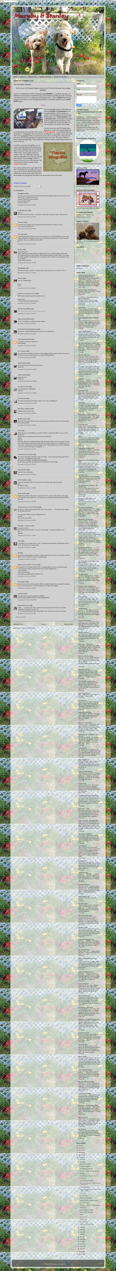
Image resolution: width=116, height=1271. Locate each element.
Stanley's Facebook (45, 77)
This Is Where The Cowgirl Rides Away (88, 1119)
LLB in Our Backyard (84, 331)
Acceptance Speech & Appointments (90, 1205)
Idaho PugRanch (23, 480)
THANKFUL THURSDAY (85, 380)
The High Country (83, 610)
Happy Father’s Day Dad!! (85, 702)
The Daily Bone (83, 574)
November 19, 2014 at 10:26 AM (27, 369)
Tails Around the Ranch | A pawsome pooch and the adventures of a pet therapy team (88, 276)
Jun (81, 1237)
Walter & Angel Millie (24, 309)
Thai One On (82, 737)
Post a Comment (21, 617)
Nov (81, 1162)
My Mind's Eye (22, 419)
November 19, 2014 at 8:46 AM (27, 288)
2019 (80, 1145)
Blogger (68, 1264)
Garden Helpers (82, 714)
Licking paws (82, 645)
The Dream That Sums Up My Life (87, 973)
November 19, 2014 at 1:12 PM (27, 425)
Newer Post (18, 624)
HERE (60, 175)
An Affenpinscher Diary (85, 1007)
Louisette (21, 593)
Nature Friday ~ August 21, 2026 (87, 279)
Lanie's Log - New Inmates (85, 368)
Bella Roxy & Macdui (24, 408)
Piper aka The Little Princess (86, 997)
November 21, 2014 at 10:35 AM (27, 600)
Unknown (21, 222)
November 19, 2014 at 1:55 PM (27, 488)
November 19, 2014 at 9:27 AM (27, 345)
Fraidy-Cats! (82, 783)
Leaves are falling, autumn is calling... (88, 1046)
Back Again (81, 587)
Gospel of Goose (83, 1032)
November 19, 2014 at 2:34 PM (27, 501)
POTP (80, 436)
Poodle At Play (82, 1044)
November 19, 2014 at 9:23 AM (27, 323)
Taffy (19, 541)
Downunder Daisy (83, 693)
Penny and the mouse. (84, 961)
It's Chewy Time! (84, 1202)
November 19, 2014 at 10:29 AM (27, 381)
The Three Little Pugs (85, 915)
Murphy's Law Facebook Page (85, 214)
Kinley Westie (22, 469)
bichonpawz (21, 581)
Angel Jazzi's (28, 97)
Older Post (68, 624)
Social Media (82, 835)
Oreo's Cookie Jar (83, 995)
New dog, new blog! (83, 657)
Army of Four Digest (84, 620)
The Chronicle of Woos (85, 507)
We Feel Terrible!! (85, 1166)
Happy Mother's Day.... (84, 951)
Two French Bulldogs (24, 339)
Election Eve (83, 1219)
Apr (81, 1241)
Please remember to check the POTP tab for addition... (90, 1190)
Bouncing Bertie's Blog (85, 656)
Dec (81, 1159)
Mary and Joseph (83, 633)
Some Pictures (84, 1222)
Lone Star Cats (83, 424)
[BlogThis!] (37, 186)
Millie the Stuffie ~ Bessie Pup (86, 300)
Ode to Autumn (82, 682)
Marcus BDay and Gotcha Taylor (87, 810)
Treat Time (81, 488)
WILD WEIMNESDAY (84, 404)
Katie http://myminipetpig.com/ (27, 329)
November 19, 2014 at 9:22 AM (27, 313)
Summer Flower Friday (84, 332)
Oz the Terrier (22, 493)
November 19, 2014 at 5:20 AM (27, 217)
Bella (79, 694)
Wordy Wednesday (83, 761)
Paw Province (82, 846)
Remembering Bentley (84, 598)
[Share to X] (39, 186)
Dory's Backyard (83, 983)
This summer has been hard (86, 929)
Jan (81, 1248)
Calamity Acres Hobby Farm (87, 586)
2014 (80, 1157)
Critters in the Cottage (85, 771)
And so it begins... (83, 1095)
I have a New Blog (83, 1071)
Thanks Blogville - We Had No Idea (90, 1171)
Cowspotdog (82, 748)
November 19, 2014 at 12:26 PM (27, 393)
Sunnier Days (82, 450)
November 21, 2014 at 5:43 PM (27, 613)
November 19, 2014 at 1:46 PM (27, 464)
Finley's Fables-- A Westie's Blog (88, 820)
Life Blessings (82, 608)
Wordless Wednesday (86, 1198)
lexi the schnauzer (84, 355)
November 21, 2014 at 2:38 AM (27, 588)
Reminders (83, 1173)
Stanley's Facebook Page (84, 217)
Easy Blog (81, 402)
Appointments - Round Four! (88, 1176)
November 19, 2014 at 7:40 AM (27, 272)
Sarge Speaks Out (84, 896)
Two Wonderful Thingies (87, 1180)
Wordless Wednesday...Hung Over (87, 898)
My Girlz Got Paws (84, 949)
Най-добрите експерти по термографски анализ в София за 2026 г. (89, 535)
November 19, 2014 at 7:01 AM (27, 262)
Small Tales (81, 307)
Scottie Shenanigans (84, 1093)
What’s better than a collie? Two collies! (89, 392)
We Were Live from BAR (85, 1107)
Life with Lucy (82, 475)
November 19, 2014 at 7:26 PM (27, 547)
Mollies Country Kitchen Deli (87, 533)
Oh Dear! (81, 576)
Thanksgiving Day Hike (86, 1168)
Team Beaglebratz (83, 884)
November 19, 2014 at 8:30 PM (27, 559)
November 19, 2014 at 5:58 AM (27, 228)
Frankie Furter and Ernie (25, 454)
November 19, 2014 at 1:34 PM (27, 449)
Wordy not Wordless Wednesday (87, 724)
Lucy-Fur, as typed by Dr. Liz (26, 293)
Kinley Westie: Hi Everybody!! (87, 414)
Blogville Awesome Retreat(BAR (88, 1105)
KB (19, 553)
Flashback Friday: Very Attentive (87, 291)
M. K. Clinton (22, 351)
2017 (80, 1150)
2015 (80, 1155)
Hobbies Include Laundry (86, 972)
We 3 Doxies (82, 1129)
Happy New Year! (83, 622)
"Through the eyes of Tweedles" (88, 795)
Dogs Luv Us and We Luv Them (27, 564)
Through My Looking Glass (86, 681)
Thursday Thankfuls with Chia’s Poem (88, 356)
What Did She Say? (85, 1164)
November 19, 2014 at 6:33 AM (27, 244)
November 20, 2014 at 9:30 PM (27, 576)
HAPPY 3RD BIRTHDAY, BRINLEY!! (88, 822)
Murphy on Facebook (60, 77)
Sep (81, 1229)
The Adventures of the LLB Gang (28, 507)
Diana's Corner (83, 927)
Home (15, 77)
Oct (81, 1227)
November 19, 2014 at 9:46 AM (27, 357)
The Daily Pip (22, 398)
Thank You (81, 1130)
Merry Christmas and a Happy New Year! (89, 773)
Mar (81, 1244)
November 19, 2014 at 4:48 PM (27, 520)
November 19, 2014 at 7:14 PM (27, 535)
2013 (80, 1251)
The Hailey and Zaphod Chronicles (89, 367)
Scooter (20, 249)
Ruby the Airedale (83, 669)
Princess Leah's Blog (85, 722)
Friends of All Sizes (83, 1034)
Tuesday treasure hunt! (84, 785)
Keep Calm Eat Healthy (85, 1070)
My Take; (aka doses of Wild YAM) (88, 343)
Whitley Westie (83, 1117)
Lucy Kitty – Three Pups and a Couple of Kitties (88, 298)
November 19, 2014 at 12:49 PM (27, 403)
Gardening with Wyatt (85, 712)
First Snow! (83, 1193)
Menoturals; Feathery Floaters (86, 344)
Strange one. (82, 874)
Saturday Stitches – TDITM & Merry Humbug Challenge (87, 521)
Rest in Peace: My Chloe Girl (86, 862)
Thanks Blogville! (84, 1187)
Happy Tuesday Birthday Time (86, 509)
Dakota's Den (82, 700)
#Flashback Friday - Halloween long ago (89, 886)
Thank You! (83, 1207)
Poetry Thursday (83, 309)
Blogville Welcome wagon (86, 1081)
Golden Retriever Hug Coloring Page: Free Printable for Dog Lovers (88, 464)
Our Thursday (84, 1195)
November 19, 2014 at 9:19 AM (27, 303)
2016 (80, 1152)
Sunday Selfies (82, 415)
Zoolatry (81, 378)
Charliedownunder (23, 605)
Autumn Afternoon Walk (86, 1210)
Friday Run (83, 1178)
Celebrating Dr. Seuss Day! (85, 985)
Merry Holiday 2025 (83, 564)
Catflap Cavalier (83, 872)
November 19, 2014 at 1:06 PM (27, 413)
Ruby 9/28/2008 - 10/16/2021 (86, 671)
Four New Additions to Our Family (87, 1009)
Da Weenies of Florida (85, 547)
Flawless (80, 905)
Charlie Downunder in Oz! (86, 939)
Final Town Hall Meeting (86, 1224)
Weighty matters (83, 632)
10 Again (79, 268)
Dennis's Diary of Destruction (87, 290)
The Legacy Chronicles (85, 644)
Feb (81, 1246)
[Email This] (35, 186)
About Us (22, 77)
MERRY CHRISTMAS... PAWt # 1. (87, 1020)
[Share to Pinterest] (42, 186)
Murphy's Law (32, 77)
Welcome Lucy (82, 1083)
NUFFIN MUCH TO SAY (85, 917)
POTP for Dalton (83, 438)
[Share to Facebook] (41, 186)
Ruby (19, 430)
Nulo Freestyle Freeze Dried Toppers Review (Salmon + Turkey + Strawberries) (89, 848)
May (81, 1239)
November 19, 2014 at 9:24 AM (27, 333)
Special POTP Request (86, 1212)
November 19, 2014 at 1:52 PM (27, 474)
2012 (80, 1254)
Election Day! (83, 1217)
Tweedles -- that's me (24, 525)
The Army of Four (23, 386)
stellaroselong (22, 363)
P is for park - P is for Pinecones (87, 749)
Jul (81, 1234)
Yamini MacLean (23, 210)
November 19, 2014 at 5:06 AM (27, 205)
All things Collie (83, 390)
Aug (81, 1232)
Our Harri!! (81, 941)
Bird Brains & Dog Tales (85, 519)
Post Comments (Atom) (28, 628)
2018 (80, 1148)
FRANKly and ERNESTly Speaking (88, 1019)
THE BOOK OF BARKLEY (86, 448)
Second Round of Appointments (89, 1200)
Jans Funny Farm (83, 808)
